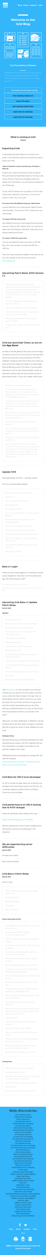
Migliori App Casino (23, 1176)
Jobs (40, 5)
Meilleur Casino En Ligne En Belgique (23, 1174)
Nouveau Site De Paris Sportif (23, 1130)
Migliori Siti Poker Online (23, 1211)
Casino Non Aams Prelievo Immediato (23, 1196)
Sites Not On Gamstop (23, 1165)
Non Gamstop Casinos (23, 1115)
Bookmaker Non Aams (23, 1178)
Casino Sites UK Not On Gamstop (23, 1167)
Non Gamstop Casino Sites (23, 106)
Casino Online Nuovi (23, 1119)
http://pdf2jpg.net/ (9, 261)
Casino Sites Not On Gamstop (23, 1123)
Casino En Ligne (23, 1200)
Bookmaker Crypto (23, 1185)
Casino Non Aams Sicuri (23, 1207)
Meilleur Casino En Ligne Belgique (23, 1198)
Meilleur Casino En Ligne (23, 1203)
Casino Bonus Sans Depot (23, 1192)
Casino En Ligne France (23, 1205)
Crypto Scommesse (23, 1187)
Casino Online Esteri (23, 1213)
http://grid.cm (11, 690)
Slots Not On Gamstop (23, 1141)
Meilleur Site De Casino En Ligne (23, 1181)
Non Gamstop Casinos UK (23, 96)
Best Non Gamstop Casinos (23, 1154)
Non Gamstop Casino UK (23, 1134)
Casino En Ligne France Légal (23, 1172)
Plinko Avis (23, 1183)
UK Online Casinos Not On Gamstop (23, 1145)
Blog (20, 5)
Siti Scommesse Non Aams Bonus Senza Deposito (23, 1194)
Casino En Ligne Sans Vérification (23, 1216)
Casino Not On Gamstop (22, 112)
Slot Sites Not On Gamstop (23, 1128)
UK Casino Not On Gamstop (23, 1137)
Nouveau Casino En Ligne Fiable (23, 1189)
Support (33, 5)
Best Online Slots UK (23, 1150)
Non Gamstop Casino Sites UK (23, 1139)
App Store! (12, 345)
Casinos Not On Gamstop (23, 1117)
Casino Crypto (23, 1170)
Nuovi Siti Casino (23, 101)
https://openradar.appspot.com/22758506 (17, 819)
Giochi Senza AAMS (23, 1209)
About (26, 5)
